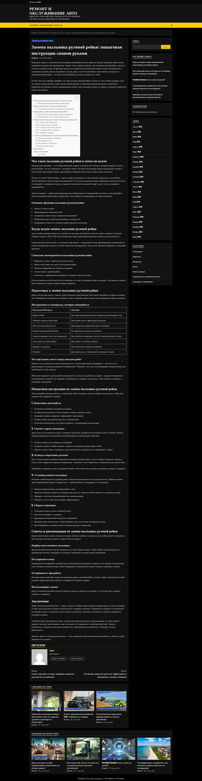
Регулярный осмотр (45, 141)
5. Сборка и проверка (46, 133)
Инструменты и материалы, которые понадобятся (56, 114)
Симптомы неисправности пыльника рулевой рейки (56, 109)
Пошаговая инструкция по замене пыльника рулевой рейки (55, 120)
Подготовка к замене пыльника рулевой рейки (51, 111)
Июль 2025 (137, 191)
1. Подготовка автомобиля (48, 122)
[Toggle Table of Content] (75, 97)
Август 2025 (137, 187)
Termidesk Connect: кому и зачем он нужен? (149, 79)
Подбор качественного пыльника (50, 138)
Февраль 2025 (138, 217)
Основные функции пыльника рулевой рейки (54, 103)
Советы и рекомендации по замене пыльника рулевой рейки (56, 135)
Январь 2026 (138, 162)
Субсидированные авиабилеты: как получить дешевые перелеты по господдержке (150, 87)
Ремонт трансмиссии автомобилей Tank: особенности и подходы (78, 715)
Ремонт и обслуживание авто (53, 10)
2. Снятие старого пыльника (48, 125)
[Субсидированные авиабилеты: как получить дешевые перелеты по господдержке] (153, 749)
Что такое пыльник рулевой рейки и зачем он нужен (53, 101)
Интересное (137, 261)
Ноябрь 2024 (137, 232)
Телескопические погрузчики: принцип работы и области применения (109, 717)
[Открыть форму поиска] (172, 25)
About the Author (41, 152)
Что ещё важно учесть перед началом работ (54, 117)
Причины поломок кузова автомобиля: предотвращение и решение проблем (148, 95)
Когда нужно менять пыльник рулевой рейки (50, 106)
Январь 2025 (137, 222)
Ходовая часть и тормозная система (42, 41)
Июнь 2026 (137, 136)
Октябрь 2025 (138, 176)
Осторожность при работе (48, 143)
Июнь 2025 (137, 197)
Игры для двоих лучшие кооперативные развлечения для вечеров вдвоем (148, 63)
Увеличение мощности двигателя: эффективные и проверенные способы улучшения (105, 673)
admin (35, 58)
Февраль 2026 (138, 156)
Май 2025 (136, 201)
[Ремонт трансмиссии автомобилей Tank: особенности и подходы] (79, 701)
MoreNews (109, 778)
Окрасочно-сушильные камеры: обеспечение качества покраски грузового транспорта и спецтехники (45, 718)
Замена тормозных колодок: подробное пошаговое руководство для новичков (53, 673)
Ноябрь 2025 (137, 172)
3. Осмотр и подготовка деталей (50, 127)
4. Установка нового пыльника (49, 130)
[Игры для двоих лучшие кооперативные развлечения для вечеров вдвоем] (48, 749)
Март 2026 (137, 151)
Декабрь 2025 (138, 166)
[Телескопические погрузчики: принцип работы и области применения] (111, 701)
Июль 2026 (137, 131)
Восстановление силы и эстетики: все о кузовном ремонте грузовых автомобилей (151, 72)
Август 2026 (137, 126)
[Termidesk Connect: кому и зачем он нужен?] (118, 749)
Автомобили (137, 251)
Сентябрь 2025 (138, 181)
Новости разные (139, 271)
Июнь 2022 (137, 237)
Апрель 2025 (137, 207)
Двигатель (137, 256)
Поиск (136, 41)
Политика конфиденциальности (45, 25)
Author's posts (77, 658)
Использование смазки (46, 146)
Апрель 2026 (137, 146)
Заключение (38, 149)
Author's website (58, 658)
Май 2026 (136, 141)
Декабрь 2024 (138, 227)
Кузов (135, 266)
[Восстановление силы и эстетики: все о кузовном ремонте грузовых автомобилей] (83, 749)
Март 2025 (137, 212)
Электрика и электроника (143, 281)
